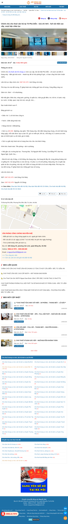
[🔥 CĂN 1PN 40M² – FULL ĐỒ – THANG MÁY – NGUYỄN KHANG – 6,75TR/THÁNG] (7, 329)
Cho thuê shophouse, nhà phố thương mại (14, 451)
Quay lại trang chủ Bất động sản (11, 14)
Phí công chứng (21, 513)
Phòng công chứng (44, 516)
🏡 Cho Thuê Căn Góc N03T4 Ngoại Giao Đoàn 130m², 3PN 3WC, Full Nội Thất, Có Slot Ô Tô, (31, 278)
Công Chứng (52, 510)
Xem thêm (34, 350)
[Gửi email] (65, 518)
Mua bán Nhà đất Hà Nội (19, 186)
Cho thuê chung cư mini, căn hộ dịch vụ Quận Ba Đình (17, 362)
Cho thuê (22, 6)
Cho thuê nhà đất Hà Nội (57, 186)
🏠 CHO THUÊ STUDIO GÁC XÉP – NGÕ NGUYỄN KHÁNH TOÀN (36, 340)
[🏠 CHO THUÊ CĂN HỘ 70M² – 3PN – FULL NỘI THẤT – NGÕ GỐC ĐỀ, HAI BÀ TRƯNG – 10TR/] (7, 316)
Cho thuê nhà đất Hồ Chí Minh (11, 189)
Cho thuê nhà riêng (40, 444)
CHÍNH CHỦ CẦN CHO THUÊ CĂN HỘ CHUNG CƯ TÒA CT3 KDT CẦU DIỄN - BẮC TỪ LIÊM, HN (33, 268)
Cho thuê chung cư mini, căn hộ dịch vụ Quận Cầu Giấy (50, 367)
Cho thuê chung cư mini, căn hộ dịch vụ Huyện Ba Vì (49, 362)
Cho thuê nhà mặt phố (41, 447)
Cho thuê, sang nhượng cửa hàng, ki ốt (46, 454)
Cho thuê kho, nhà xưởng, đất (10, 457)
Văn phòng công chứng (32, 516)
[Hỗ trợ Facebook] (65, 514)
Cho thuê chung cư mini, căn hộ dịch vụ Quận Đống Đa (50, 377)
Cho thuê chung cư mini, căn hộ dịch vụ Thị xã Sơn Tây (17, 417)
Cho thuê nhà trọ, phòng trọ (42, 451)
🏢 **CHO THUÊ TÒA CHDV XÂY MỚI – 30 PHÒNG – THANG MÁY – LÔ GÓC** (40, 302)
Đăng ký (43, 18)
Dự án (36, 6)
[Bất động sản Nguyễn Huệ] (34, 2)
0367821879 (62, 62)
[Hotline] (3, 514)
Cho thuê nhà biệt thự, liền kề (10, 447)
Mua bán (7, 6)
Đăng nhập (54, 18)
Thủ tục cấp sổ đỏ (61, 510)
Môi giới (48, 6)
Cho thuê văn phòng (8, 454)
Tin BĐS (61, 6)
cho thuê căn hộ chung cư (16, 72)
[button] (65, 39)
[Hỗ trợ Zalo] (65, 509)
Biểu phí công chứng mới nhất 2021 (36, 513)
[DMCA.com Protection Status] (34, 520)
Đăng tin (64, 18)
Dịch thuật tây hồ (43, 510)
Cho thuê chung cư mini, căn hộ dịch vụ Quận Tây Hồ (50, 417)
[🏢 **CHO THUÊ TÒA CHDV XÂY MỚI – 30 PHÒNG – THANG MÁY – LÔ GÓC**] (7, 305)
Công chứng (22, 516)
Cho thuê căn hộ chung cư (9, 444)
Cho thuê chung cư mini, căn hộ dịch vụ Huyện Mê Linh (50, 397)
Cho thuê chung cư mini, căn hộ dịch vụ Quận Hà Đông (50, 382)
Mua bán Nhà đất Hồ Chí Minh (38, 186)
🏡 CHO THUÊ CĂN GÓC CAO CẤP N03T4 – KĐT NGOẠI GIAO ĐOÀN (24, 273)
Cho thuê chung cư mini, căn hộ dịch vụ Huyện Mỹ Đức (17, 402)
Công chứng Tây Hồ (20, 510)
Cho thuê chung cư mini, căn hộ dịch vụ (13, 460)
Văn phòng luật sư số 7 (7, 510)
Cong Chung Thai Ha (32, 510)
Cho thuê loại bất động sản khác (44, 457)
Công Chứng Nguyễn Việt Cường (55, 513)
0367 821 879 (24, 82)
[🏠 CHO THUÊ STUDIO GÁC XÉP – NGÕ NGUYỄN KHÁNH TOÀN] (7, 343)
